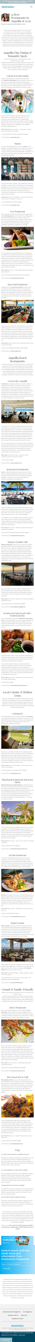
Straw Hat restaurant (17, 287)
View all (7, 1242)
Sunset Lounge (5, 925)
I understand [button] (6, 1339)
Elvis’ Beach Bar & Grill (7, 1080)
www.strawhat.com (16, 351)
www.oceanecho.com (16, 463)
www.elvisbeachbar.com (17, 1143)
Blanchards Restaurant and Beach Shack (11, 785)
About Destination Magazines (11, 1311)
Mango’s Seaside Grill (6, 544)
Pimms (25, 146)
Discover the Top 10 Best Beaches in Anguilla (20, 1225)
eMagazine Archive (17, 1318)
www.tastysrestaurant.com (18, 1070)
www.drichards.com (16, 773)
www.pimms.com (15, 205)
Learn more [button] (21, 1335)
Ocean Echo (4, 384)
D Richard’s (30, 716)
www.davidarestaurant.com (18, 916)
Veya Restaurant (8, 216)
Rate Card (24, 1315)
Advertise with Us (13, 1315)
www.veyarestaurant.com (17, 278)
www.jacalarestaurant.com (17, 535)
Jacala (2, 472)
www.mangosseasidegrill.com (18, 606)
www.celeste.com (15, 137)
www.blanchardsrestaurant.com (19, 848)
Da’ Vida (3, 895)
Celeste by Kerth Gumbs (10, 80)
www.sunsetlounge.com (17, 982)
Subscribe (6, 1268)
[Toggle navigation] (31, 7)
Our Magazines (27, 1311)
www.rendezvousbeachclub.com (19, 685)
